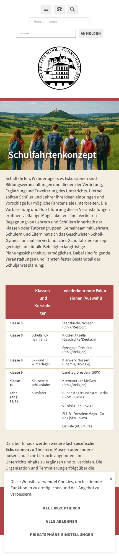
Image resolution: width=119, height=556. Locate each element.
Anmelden (91, 33)
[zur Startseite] (59, 69)
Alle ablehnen (61, 521)
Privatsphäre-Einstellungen (61, 535)
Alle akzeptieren (61, 508)
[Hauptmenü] (46, 9)
